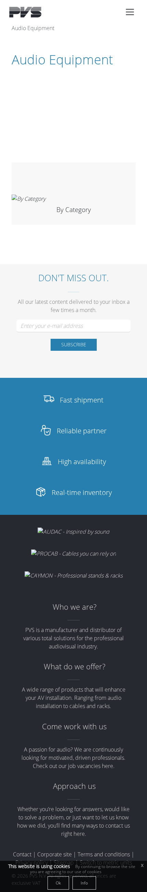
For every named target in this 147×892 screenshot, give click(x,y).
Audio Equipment (33, 28)
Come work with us (74, 726)
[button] (130, 12)
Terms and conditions (104, 854)
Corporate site (54, 854)
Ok (58, 883)
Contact (22, 854)
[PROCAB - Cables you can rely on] (73, 553)
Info (84, 883)
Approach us (74, 786)
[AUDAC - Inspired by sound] (73, 531)
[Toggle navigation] (130, 11)
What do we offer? (74, 666)
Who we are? (74, 607)
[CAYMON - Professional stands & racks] (74, 575)
